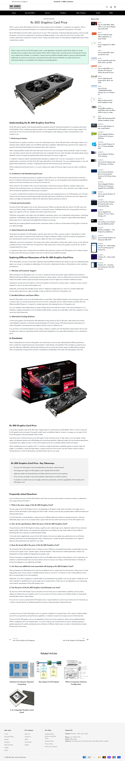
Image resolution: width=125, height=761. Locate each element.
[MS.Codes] (15, 7)
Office (100, 22)
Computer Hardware (49, 19)
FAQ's (111, 13)
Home (14, 13)
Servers (47, 13)
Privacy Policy (49, 744)
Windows (63, 13)
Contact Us (28, 737)
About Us (27, 734)
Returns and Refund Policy (50, 737)
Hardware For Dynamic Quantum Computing (22, 683)
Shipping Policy (49, 734)
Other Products (80, 13)
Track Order (28, 742)
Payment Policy (49, 741)
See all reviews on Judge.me (20, 2)
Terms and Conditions (51, 747)
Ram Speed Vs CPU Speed (49, 682)
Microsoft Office (30, 13)
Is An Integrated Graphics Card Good (22, 711)
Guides (98, 13)
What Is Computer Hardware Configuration (76, 683)
